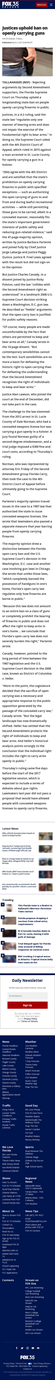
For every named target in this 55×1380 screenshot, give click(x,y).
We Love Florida (32, 1109)
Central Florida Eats (11, 1203)
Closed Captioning (10, 1265)
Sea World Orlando (10, 1167)
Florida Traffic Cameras (8, 1126)
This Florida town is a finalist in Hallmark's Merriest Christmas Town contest (35, 908)
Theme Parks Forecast (31, 1066)
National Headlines (10, 1055)
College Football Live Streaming (32, 1292)
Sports (29, 1147)
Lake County (8, 1065)
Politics (19, 38)
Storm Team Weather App (31, 1082)
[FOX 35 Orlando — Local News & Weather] (10, 4)
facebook (17, 1348)
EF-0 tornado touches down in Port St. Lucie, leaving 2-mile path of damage (34, 934)
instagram (27, 1348)
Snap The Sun (31, 1087)
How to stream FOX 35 (11, 1216)
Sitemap (6, 1098)
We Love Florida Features (9, 1155)
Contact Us (7, 1224)
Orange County (9, 1072)
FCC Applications (9, 1272)
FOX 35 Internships (10, 1235)
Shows (6, 1178)
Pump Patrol (8, 1109)
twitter (22, 1348)
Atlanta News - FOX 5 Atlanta (34, 1199)
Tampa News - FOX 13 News (34, 1193)
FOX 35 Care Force (33, 1113)
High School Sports (34, 1166)
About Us (8, 1211)
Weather (30, 1041)
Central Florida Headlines (9, 1050)
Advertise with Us (10, 1250)
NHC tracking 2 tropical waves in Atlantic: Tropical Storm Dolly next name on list (35, 959)
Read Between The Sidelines (34, 1152)
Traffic (6, 1105)
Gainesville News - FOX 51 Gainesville (33, 1187)
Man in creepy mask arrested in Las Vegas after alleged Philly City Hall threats (18, 860)
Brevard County (9, 1058)
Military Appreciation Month (11, 1093)
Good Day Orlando (10, 1189)
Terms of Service (29, 1021)
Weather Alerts (32, 1051)
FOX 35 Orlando (8, 38)
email (38, 1348)
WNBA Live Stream (34, 1329)
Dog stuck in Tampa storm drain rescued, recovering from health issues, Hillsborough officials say (17, 848)
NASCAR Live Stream (31, 1301)
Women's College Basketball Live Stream (33, 1324)
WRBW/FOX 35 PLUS (9, 1261)
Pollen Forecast (32, 1074)
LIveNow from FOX (11, 1199)
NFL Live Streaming (34, 1287)
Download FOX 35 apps (10, 1245)
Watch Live (41, 5)
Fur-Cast (29, 1132)
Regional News (30, 1179)
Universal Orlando (10, 1170)
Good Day (31, 1105)
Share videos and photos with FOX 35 (34, 1226)
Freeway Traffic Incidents (9, 1120)
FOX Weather (31, 1077)
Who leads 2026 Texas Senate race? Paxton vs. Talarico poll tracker (18, 872)
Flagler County (8, 1062)
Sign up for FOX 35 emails (10, 1239)
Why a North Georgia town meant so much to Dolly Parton (18, 834)
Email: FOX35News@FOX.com (36, 1220)
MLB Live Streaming (34, 1297)
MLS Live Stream (33, 1333)
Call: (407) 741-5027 (34, 1215)
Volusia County (9, 1082)
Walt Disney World (10, 1164)
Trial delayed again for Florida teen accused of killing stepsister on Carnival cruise (34, 946)
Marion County (9, 1069)
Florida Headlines (10, 1045)
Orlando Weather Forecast (33, 1056)
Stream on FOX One (31, 1281)
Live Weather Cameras (31, 1047)
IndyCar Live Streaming (30, 1307)
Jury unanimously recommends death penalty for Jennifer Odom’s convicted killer (19, 886)
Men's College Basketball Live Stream (32, 1315)
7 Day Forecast (32, 1061)
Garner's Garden (32, 1129)
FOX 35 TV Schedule (11, 1185)
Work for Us (7, 1231)
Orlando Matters (9, 1192)
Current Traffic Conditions (9, 1114)
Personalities (8, 1228)
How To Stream (9, 1182)
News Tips (31, 1211)
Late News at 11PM (11, 1196)
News (5, 1041)
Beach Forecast (32, 1070)
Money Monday (32, 1139)
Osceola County (9, 1075)
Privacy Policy (30, 1018)
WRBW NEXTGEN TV (10, 1255)
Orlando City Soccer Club (34, 1161)
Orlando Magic (32, 1157)
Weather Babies (32, 1116)
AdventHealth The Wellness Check (33, 1121)
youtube (33, 1348)
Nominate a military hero (11, 1087)
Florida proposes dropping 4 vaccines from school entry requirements (33, 921)
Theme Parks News (11, 1160)
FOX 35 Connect (32, 1230)
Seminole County (10, 1079)
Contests (8, 1280)
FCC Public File (9, 1269)
